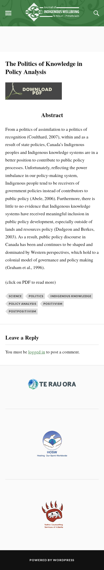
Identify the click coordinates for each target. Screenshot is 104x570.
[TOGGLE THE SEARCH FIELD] (96, 13)
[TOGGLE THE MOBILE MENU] (8, 13)
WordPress (63, 560)
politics (36, 296)
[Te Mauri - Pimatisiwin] (52, 18)
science (15, 296)
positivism (52, 303)
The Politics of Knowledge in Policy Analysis (43, 67)
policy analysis (22, 303)
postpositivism (22, 311)
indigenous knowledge (70, 296)
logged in (36, 352)
